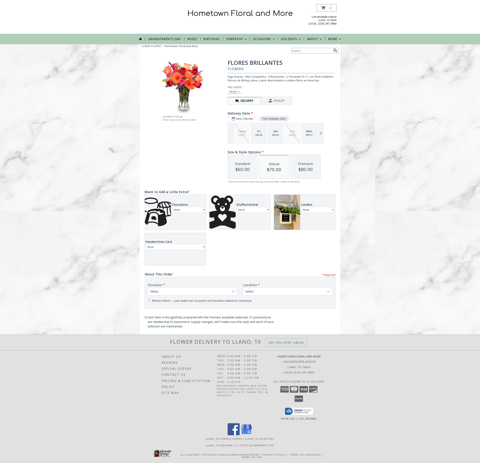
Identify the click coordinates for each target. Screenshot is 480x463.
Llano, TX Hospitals (259, 438)
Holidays (289, 39)
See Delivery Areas (286, 342)
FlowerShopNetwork (243, 454)
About (312, 39)
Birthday (211, 39)
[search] (335, 50)
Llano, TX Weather (219, 445)
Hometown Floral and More (240, 13)
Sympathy (234, 39)
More (332, 39)
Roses (192, 39)
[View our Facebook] (234, 434)
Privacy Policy (274, 454)
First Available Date (274, 118)
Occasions (262, 39)
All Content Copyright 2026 (203, 454)
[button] (326, 7)
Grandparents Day (164, 39)
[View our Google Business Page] (246, 434)
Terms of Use (251, 457)
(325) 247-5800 (327, 23)
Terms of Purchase (305, 454)
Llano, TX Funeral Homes (224, 438)
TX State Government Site (255, 445)
